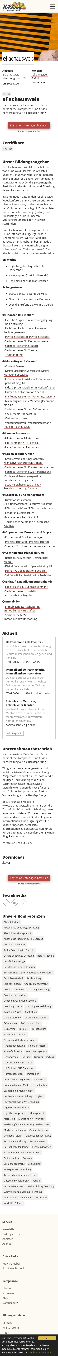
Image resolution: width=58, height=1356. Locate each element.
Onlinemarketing (13, 1135)
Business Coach (12, 983)
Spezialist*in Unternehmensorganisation (30, 546)
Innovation (39, 1079)
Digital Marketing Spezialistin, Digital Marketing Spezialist (26, 372)
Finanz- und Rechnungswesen (20, 1040)
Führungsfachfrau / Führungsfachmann (29, 508)
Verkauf (37, 1180)
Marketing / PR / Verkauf (31, 1118)
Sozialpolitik (34, 1163)
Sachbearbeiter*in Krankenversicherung (29, 467)
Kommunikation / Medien (17, 1085)
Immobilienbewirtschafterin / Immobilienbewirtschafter (22, 608)
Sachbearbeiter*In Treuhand (22, 350)
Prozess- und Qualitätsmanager (24, 537)
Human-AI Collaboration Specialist (26, 392)
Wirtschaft (41, 1197)
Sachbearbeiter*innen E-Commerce (26, 409)
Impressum (9, 1293)
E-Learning (9, 1028)
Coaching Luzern (13, 1006)
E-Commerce (11, 1023)
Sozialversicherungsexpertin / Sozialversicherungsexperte (22, 478)
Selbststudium (11, 1158)
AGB (8, 862)
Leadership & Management (18, 1090)
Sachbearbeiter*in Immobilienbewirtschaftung (20, 617)
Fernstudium (39, 1028)
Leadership (41, 1085)
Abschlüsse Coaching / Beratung (21, 927)
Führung (26, 1056)
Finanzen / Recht (37, 1045)
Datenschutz (10, 1303)
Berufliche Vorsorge (14, 961)
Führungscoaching (44, 1056)
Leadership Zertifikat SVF (20, 513)
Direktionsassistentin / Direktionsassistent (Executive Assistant (28, 502)
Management (37, 1113)
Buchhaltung (34, 978)
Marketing (9, 1118)
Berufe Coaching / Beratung (19, 955)
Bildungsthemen (12, 1234)
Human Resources (14, 1073)
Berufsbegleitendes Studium (19, 966)
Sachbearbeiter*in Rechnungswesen (27, 341)
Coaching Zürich (12, 1011)
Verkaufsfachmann (14, 1186)
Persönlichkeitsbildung (16, 1146)
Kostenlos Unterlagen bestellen (29, 125)
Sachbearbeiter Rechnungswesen (22, 1152)
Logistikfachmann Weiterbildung (21, 1101)
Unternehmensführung (16, 1180)
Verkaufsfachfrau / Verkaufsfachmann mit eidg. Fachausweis (27, 424)
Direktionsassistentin (35, 1017)
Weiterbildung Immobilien (18, 1197)
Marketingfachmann (15, 1130)
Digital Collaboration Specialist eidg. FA (28, 566)
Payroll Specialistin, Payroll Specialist (27, 337)
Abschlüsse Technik (14, 944)
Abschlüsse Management (17, 933)
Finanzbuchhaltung (14, 1045)
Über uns (8, 1288)
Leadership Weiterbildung (18, 1096)
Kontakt (7, 1323)
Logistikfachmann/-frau (16, 1107)
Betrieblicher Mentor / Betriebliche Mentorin (28, 972)
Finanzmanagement (36, 1051)
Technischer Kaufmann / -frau (20, 1175)
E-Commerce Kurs (30, 1023)
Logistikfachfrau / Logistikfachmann (26, 587)
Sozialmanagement (14, 1163)
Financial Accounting (15, 1034)
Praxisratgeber (11, 1263)
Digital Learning (12, 1017)
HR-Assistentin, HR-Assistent (22, 438)
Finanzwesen (11, 1056)
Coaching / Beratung (39, 989)
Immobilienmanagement (17, 1079)
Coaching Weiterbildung (38, 1006)
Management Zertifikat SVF (21, 517)
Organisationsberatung (38, 1135)
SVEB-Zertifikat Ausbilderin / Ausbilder (28, 575)
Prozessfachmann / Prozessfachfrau (27, 542)
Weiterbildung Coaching (41, 1186)
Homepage (38, 82)
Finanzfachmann (13, 1051)
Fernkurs (24, 1028)
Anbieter (7, 1239)
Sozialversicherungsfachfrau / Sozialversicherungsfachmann (22, 486)
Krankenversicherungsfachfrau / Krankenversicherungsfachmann (24, 460)
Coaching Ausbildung (15, 995)
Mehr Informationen (41, 1352)
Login (5, 1332)
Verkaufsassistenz (16, 418)
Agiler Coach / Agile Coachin (19, 950)
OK (47, 1338)
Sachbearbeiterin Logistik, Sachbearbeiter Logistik (20, 593)
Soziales (27, 1158)
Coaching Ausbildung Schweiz (20, 1000)
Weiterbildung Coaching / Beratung (23, 1191)
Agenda (7, 1243)
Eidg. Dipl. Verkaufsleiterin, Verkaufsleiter (30, 387)
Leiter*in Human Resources (22, 447)
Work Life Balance (13, 1203)
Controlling (31, 1011)
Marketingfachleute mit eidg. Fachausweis (26, 1124)
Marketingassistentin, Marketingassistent (30, 396)
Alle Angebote (14, 733)
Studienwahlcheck (13, 1268)
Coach (7, 989)
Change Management (36, 983)
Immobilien (33, 1073)
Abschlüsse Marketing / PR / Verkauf (23, 938)
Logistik (40, 1096)
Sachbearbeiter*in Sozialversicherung (28, 471)
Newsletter (9, 1229)
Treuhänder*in (14, 355)
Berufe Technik (45, 955)
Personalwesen (38, 1141)
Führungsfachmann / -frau (18, 1062)
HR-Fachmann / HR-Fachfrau (22, 443)
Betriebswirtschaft (14, 978)
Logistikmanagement (15, 1113)
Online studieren (38, 1130)
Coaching (19, 989)
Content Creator (15, 366)
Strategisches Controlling (17, 1169)
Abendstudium (12, 921)
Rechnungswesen (41, 1146)
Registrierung (10, 1327)
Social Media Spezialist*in (20, 414)
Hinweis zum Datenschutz (29, 131)
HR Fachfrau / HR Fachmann (19, 1068)
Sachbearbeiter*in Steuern (21, 346)
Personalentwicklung (15, 1141)
